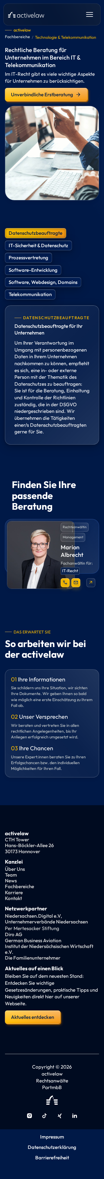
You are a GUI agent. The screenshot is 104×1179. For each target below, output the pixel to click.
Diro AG (13, 934)
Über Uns (15, 869)
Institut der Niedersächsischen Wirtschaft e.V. (49, 949)
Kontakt (13, 898)
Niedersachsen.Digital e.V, (33, 916)
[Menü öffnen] (89, 14)
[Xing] (59, 1116)
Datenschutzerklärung (52, 1147)
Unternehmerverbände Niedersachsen (46, 922)
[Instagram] (29, 1116)
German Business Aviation (33, 940)
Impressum (52, 1137)
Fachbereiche (17, 36)
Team (11, 875)
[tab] (35, 233)
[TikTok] (44, 1116)
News (11, 881)
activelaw (22, 30)
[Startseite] (26, 14)
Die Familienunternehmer (32, 958)
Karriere (14, 892)
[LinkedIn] (74, 1116)
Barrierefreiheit (52, 1157)
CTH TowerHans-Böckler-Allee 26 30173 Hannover (29, 845)
